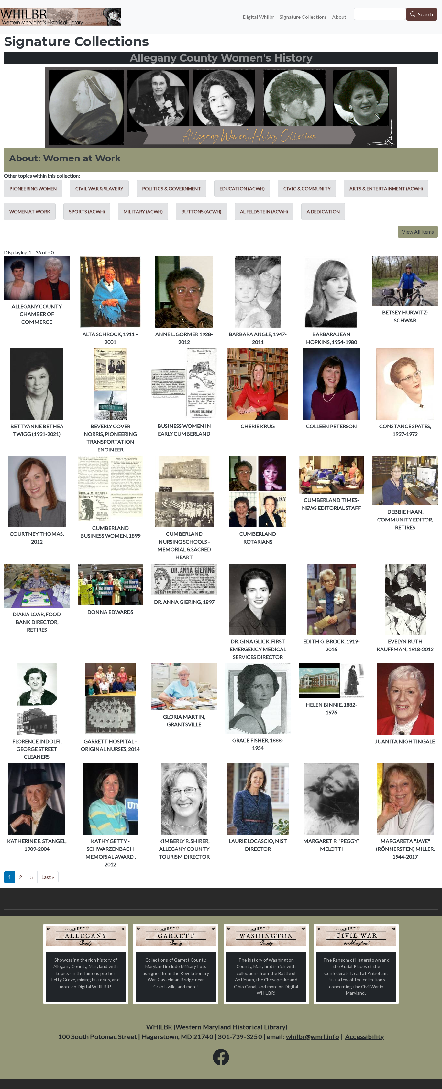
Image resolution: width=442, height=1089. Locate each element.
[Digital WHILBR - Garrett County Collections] (176, 936)
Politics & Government (171, 188)
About (339, 17)
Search (425, 14)
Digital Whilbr (258, 17)
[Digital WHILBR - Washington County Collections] (266, 936)
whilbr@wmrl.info (312, 1036)
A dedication (323, 211)
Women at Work (29, 211)
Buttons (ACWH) (201, 211)
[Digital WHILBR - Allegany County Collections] (86, 936)
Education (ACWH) (242, 188)
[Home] (60, 17)
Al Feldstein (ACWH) (264, 211)
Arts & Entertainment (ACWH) (386, 188)
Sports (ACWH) (87, 211)
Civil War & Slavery (99, 188)
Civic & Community (307, 188)
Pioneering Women (33, 188)
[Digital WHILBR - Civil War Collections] (356, 936)
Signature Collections (303, 17)
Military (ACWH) (143, 211)
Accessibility (364, 1036)
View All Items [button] (418, 231)
